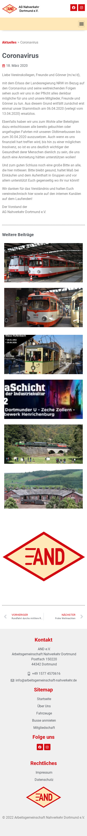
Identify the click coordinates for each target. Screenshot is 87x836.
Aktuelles (9, 42)
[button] (81, 24)
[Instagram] (81, 7)
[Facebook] (73, 7)
